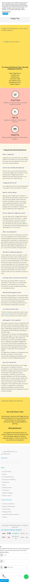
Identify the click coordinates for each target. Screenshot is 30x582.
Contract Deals (6, 471)
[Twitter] (15, 462)
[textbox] (15, 567)
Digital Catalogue (7, 493)
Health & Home (7, 487)
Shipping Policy (6, 512)
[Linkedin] (12, 462)
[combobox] (15, 567)
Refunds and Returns (8, 506)
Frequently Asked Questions (10, 514)
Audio (4, 485)
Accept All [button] (5, 13)
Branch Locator (7, 495)
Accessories (5, 482)
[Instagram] (5, 462)
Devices (4, 474)
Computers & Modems (9, 479)
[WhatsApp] (19, 462)
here (7, 314)
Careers (4, 517)
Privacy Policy (6, 509)
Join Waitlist (4, 580)
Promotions (5, 490)
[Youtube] (9, 462)
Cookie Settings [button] (6, 11)
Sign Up (15, 117)
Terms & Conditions (8, 504)
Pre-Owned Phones (8, 477)
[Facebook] (2, 462)
